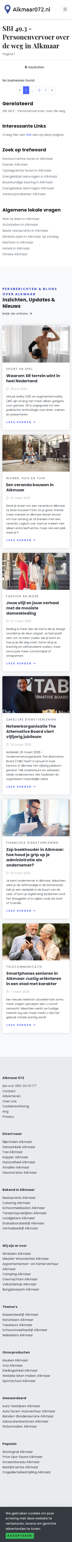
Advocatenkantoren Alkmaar (25, 1421)
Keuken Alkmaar (15, 1360)
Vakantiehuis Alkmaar (19, 1284)
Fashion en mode (22, 596)
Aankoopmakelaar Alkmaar (24, 194)
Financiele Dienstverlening (32, 843)
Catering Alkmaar (16, 1203)
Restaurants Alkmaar (19, 1197)
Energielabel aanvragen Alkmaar (28, 188)
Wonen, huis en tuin (25, 478)
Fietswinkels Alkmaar (18, 1147)
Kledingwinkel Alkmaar (20, 1370)
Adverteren (11, 1096)
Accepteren (19, 1535)
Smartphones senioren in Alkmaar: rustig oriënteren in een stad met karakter (33, 979)
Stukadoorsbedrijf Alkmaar (23, 1223)
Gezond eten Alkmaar (19, 1172)
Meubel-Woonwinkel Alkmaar (25, 1258)
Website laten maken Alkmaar (26, 1375)
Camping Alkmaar (16, 1274)
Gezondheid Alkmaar (18, 1162)
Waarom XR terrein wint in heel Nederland (33, 378)
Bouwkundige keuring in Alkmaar (27, 182)
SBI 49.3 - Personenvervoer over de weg (33, 111)
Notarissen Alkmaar (17, 1319)
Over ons (9, 1101)
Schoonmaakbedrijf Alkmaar (24, 1330)
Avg (5, 1111)
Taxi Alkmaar (12, 1152)
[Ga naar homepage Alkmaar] (26, 9)
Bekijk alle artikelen (15, 314)
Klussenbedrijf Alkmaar (20, 1314)
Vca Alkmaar (12, 1365)
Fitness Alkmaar (15, 254)
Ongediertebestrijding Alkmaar (26, 1472)
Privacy (8, 1116)
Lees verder (19, 422)
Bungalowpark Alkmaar (20, 1289)
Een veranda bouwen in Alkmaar (30, 487)
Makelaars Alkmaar (17, 1335)
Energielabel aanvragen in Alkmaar (30, 176)
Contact (9, 1091)
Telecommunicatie (24, 967)
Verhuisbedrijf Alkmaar (20, 1228)
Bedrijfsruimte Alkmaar (20, 1467)
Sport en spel (19, 369)
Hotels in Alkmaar (16, 248)
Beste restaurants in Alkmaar (25, 230)
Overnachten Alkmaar (20, 1279)
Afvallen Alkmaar (15, 1167)
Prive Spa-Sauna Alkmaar (22, 1457)
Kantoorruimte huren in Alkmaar (27, 158)
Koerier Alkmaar (15, 164)
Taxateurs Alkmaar (17, 1325)
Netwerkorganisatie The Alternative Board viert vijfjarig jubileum (31, 731)
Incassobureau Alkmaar (21, 1462)
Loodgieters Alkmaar (18, 1218)
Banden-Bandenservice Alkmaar (28, 1416)
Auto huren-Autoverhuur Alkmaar (28, 1411)
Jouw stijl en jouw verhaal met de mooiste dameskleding (32, 608)
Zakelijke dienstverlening (31, 719)
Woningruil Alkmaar (17, 1452)
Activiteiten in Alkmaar (20, 224)
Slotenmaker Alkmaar (19, 1426)
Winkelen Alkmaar (16, 1253)
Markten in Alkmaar (17, 242)
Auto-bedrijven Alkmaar (21, 1406)
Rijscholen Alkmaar (17, 1142)
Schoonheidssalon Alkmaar (23, 1208)
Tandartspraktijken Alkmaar (24, 1213)
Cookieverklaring (15, 1106)
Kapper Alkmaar (15, 1157)
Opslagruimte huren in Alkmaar (27, 170)
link (29, 134)
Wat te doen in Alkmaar (21, 219)
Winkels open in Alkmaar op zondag (30, 236)
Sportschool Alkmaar (19, 1381)
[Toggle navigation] (65, 9)
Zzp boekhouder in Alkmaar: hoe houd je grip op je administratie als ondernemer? (35, 857)
